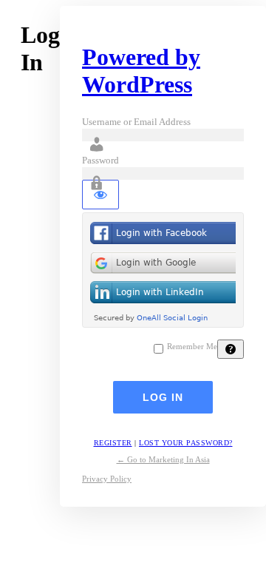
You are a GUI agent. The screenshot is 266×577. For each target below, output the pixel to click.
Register (113, 443)
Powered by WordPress (141, 71)
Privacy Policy (107, 478)
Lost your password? (186, 443)
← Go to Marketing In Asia (163, 459)
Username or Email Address (136, 121)
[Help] (230, 349)
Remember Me (192, 347)
